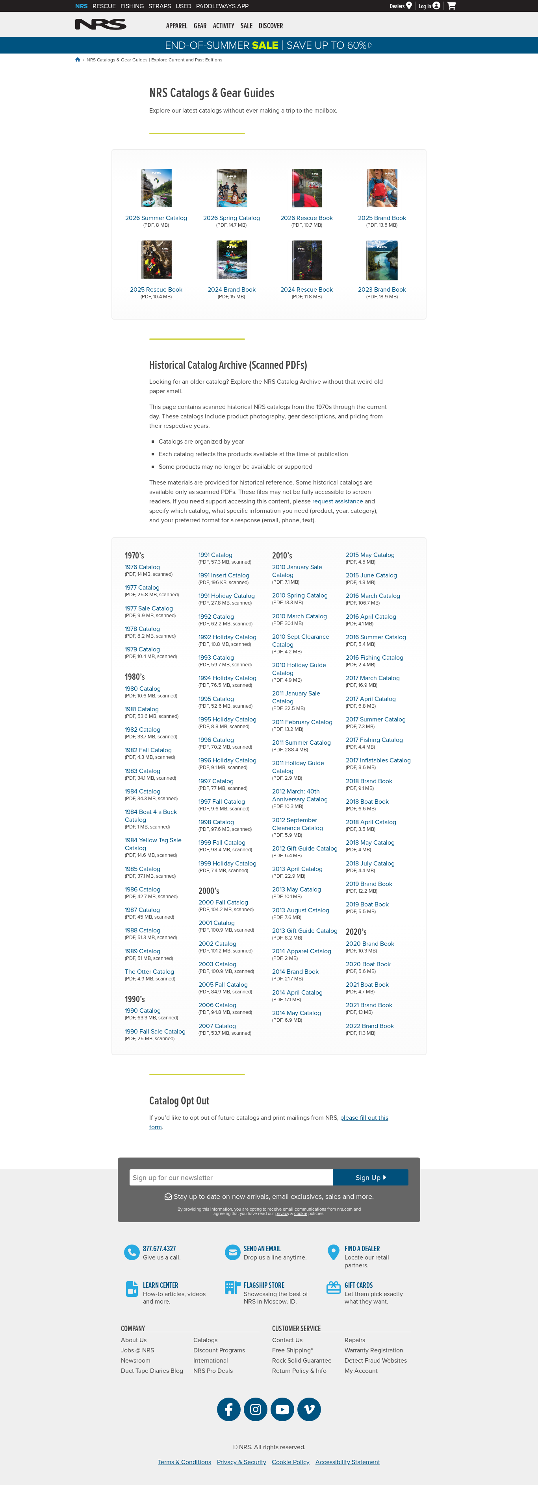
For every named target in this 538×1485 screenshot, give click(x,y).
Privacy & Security (241, 1461)
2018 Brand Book (369, 784)
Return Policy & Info (299, 1370)
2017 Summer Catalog (376, 722)
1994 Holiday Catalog (227, 680)
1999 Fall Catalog (225, 845)
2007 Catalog (225, 1028)
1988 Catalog (151, 933)
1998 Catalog (225, 824)
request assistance (337, 501)
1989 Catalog (149, 954)
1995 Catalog (225, 701)
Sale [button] (246, 25)
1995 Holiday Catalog (227, 722)
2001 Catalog (226, 925)
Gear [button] (200, 25)
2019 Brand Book (369, 886)
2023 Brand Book (382, 292)
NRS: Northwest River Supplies (100, 24)
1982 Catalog (151, 732)
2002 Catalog (225, 946)
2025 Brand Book (382, 220)
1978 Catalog (150, 631)
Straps (159, 6)
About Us (134, 1339)
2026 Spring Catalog (231, 220)
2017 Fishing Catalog (374, 742)
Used (183, 6)
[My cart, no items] (455, 6)
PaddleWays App (222, 6)
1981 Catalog (151, 712)
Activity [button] (223, 25)
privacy (282, 1213)
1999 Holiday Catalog (227, 866)
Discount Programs (219, 1350)
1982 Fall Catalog (150, 752)
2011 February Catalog (302, 725)
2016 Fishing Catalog (374, 660)
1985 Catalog (150, 871)
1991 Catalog (225, 557)
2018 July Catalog (370, 866)
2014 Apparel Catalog (301, 954)
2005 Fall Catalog (225, 987)
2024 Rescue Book (306, 292)
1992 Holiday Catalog (227, 639)
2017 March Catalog (373, 680)
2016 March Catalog (373, 598)
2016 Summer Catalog (376, 639)
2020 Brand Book (370, 946)
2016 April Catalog (371, 619)
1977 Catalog (152, 590)
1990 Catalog (151, 1013)
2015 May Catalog (370, 557)
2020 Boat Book (368, 967)
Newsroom (135, 1360)
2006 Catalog (225, 1007)
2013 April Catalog (297, 871)
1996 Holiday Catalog (227, 763)
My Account (361, 1370)
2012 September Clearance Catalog (297, 827)
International (210, 1360)
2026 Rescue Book (306, 220)
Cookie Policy (291, 1461)
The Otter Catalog (150, 974)
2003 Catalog (226, 967)
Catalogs (205, 1339)
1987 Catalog (149, 912)
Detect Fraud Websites (376, 1360)
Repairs (355, 1339)
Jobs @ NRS (137, 1350)
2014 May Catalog (296, 1015)
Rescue (104, 6)
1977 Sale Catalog (150, 611)
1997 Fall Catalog (224, 804)
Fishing (132, 6)
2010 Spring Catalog (300, 598)
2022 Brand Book (370, 1028)
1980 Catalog (151, 691)
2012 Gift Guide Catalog (305, 851)
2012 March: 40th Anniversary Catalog (300, 798)
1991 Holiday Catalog (227, 598)
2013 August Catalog (300, 913)
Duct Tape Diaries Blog (152, 1370)
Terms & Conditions (184, 1461)
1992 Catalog (225, 619)
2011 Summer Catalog (301, 745)
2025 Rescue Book (156, 292)
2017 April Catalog (371, 701)
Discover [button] (271, 25)
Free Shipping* (292, 1350)
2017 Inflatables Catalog (378, 763)
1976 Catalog (149, 569)
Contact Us (287, 1339)
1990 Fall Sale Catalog (155, 1034)
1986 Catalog (151, 892)
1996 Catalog (225, 742)
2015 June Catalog (371, 578)
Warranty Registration (374, 1350)
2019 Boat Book (367, 907)
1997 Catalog (223, 784)
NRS (81, 6)
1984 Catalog (151, 794)
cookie (300, 1213)
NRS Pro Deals (213, 1370)
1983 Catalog (150, 773)
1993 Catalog (225, 660)
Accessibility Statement (347, 1461)
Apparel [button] (176, 25)
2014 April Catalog (297, 995)
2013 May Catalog (296, 892)
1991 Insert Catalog (224, 578)
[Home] (77, 59)
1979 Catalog (151, 652)
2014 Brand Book (295, 974)
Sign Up (369, 1177)
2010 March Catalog (299, 619)
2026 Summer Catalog (156, 220)
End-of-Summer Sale (269, 45)
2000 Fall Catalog (226, 905)
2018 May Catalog (370, 845)
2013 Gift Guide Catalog (305, 933)
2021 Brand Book (369, 1007)
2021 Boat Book (367, 987)
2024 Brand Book (232, 292)
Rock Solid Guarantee (302, 1360)
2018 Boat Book (367, 804)
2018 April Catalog (371, 824)
